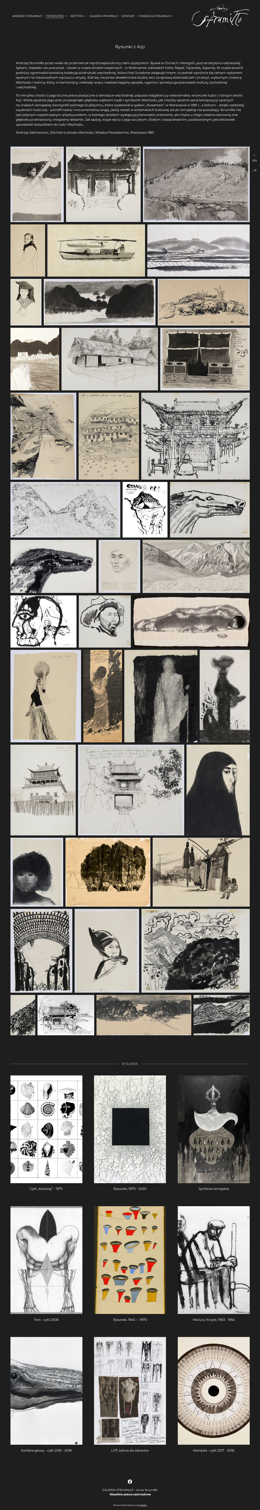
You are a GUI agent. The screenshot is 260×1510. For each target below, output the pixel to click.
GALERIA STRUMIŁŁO (103, 16)
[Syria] (218, 790)
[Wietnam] (103, 184)
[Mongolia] (196, 184)
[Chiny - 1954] (96, 250)
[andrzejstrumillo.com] (221, 16)
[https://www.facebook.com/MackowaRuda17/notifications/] (130, 1481)
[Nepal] (205, 359)
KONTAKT (128, 16)
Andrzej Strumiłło (27, 16)
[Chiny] (36, 872)
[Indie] (37, 184)
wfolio (143, 1505)
